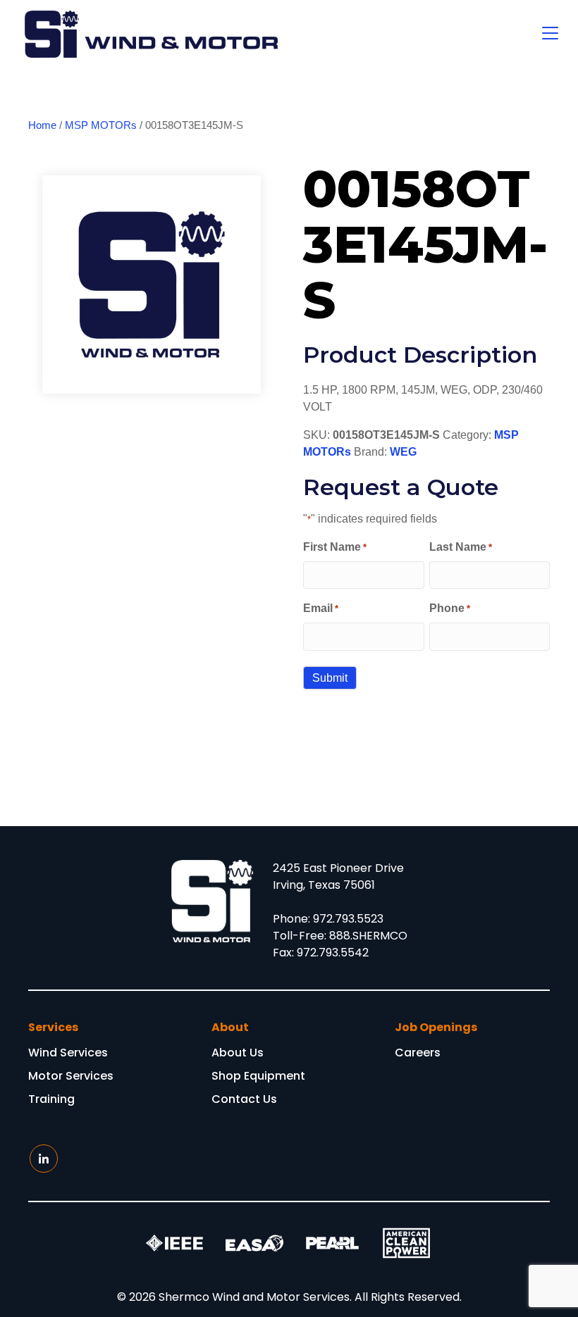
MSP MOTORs (101, 125)
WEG (403, 452)
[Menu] (550, 34)
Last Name (460, 547)
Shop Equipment (258, 1077)
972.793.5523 (348, 919)
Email (320, 608)
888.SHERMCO (368, 936)
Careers (418, 1054)
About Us (237, 1054)
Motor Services (70, 1077)
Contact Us (244, 1100)
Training (51, 1100)
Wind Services (68, 1054)
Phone (449, 608)
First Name (335, 547)
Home (42, 125)
